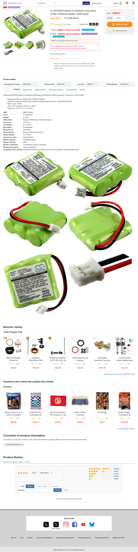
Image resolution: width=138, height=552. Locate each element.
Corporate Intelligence (44, 537)
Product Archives (84, 537)
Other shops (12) (58, 54)
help (21, 537)
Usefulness (54, 486)
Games (82, 89)
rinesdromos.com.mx (15, 3)
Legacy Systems (40, 89)
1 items (116, 476)
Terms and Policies (102, 537)
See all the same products (126, 428)
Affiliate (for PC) (118, 537)
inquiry (29, 537)
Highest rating (41, 486)
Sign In (116, 3)
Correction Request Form (14, 444)
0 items (116, 478)
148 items (44, 473)
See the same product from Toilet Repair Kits (119, 374)
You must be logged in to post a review (16, 462)
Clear (66, 490)
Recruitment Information (65, 537)
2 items (116, 473)
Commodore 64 (71, 89)
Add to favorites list (121, 30)
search (86, 3)
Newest (30, 486)
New (73, 30)
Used (74, 35)
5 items (116, 471)
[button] (133, 3)
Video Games (27, 89)
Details (80, 46)
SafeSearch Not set (96, 3)
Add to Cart (121, 24)
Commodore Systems (56, 89)
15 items (116, 468)
